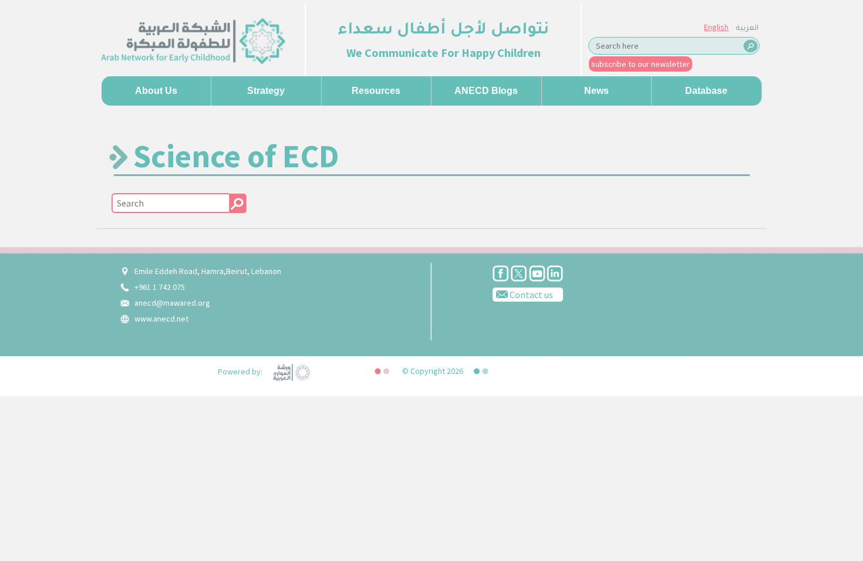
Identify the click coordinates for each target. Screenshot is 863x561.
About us (156, 91)
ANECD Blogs (486, 91)
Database (706, 91)
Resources (376, 91)
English (716, 27)
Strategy (266, 91)
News (596, 91)
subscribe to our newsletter (640, 64)
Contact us (530, 294)
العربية (747, 29)
